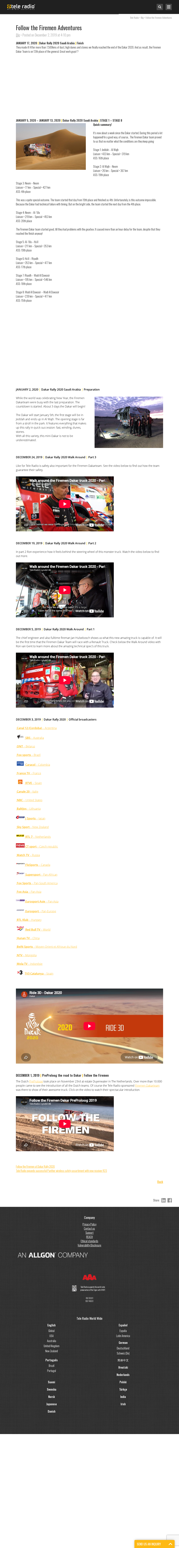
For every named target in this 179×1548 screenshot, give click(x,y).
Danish (51, 1411)
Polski (123, 1382)
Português (51, 1360)
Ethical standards (89, 1241)
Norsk (51, 1397)
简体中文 (123, 1360)
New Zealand (51, 1351)
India (123, 1397)
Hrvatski (123, 1367)
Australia (51, 1341)
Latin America (123, 1336)
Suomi (51, 1382)
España (123, 1331)
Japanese (51, 1404)
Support (89, 1233)
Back (160, 1182)
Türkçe (123, 1389)
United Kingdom (51, 1346)
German (123, 1343)
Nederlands (123, 1375)
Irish (123, 1404)
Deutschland (123, 1348)
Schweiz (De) (123, 1353)
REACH (89, 1237)
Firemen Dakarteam (147, 1085)
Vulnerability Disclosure (89, 1245)
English (51, 1325)
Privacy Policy (89, 1224)
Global (51, 1331)
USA (51, 1336)
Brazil (51, 1366)
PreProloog (36, 1081)
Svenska (51, 1389)
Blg (18, 35)
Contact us (89, 1228)
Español (123, 1325)
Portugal (51, 1371)
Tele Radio (134, 17)
